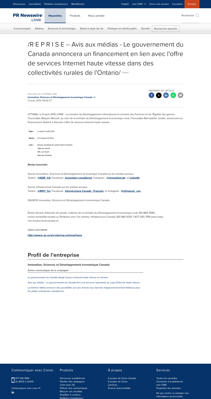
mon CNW (161, 385)
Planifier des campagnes (72, 381)
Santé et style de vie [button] (91, 28)
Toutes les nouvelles (166, 378)
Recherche (187, 15)
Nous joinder (96, 16)
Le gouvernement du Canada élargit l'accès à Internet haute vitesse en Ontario (68, 277)
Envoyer (192, 4)
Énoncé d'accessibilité (119, 388)
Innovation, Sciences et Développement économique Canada (69, 265)
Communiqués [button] (22, 28)
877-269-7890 (22, 378)
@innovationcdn (115, 178)
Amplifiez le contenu (70, 395)
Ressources (19, 4)
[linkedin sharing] (166, 95)
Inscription (177, 4)
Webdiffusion (77, 4)
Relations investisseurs (56, 4)
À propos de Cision (118, 381)
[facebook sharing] (151, 95)
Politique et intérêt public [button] (122, 28)
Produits (75, 16)
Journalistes (35, 4)
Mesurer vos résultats (71, 391)
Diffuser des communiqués (73, 388)
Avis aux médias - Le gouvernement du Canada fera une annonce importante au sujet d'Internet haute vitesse (84, 282)
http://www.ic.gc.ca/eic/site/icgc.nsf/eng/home (55, 235)
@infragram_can (131, 191)
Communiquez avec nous (25, 388)
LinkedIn (135, 178)
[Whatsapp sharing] (173, 95)
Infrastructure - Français (84, 191)
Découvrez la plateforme (72, 378)
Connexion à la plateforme (169, 381)
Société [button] (145, 28)
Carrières (112, 385)
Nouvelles (55, 16)
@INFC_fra (44, 191)
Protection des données (168, 388)
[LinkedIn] (13, 392)
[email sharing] (180, 95)
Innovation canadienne (78, 178)
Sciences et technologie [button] (62, 28)
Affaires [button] (39, 28)
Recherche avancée (165, 29)
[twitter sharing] (159, 96)
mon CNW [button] (138, 4)
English (125, 4)
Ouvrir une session (159, 4)
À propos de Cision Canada (122, 378)
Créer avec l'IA (67, 385)
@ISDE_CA (44, 178)
